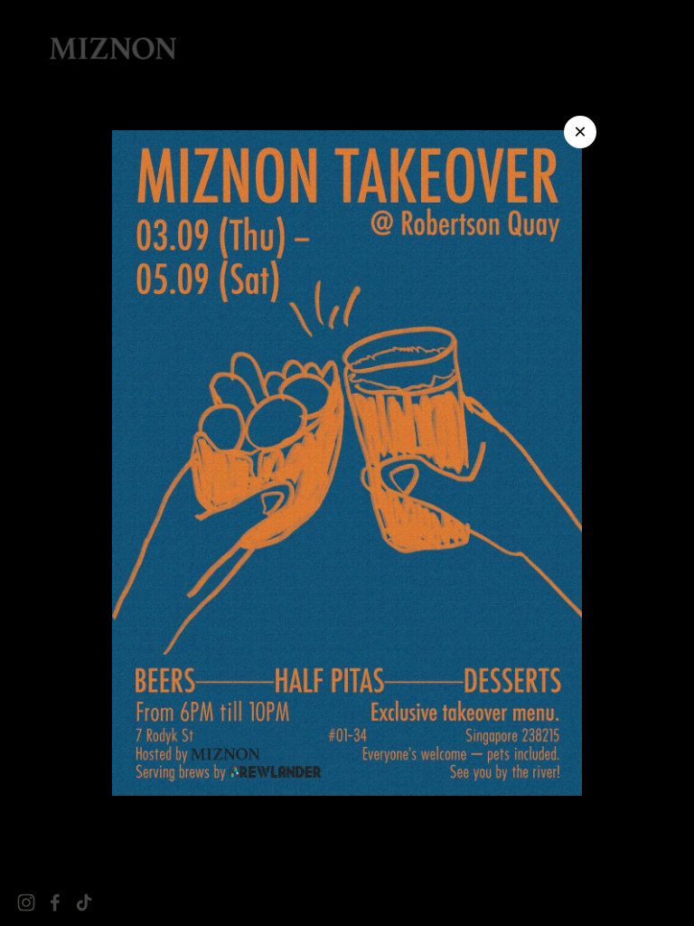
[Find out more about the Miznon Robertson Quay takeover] (347, 463)
